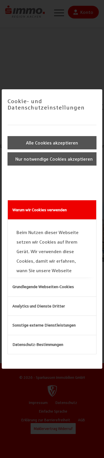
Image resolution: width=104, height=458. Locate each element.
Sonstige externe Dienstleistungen (44, 325)
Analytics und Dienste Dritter (38, 306)
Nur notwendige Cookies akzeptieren (54, 159)
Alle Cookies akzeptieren (52, 142)
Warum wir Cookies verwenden (39, 209)
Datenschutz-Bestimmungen (37, 344)
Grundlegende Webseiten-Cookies (43, 286)
